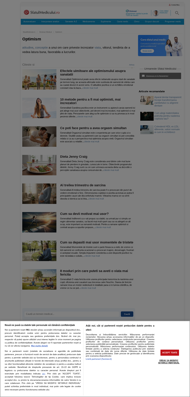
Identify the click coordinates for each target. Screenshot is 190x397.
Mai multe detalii (39, 346)
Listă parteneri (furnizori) (99, 359)
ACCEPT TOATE (169, 353)
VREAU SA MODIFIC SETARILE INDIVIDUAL (168, 361)
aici (43, 374)
